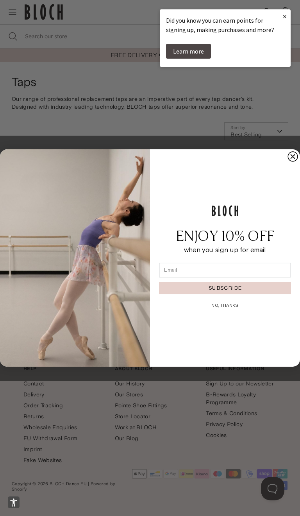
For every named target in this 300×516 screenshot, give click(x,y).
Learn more (188, 51)
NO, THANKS (224, 305)
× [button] (285, 16)
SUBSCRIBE (225, 288)
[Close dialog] (293, 156)
